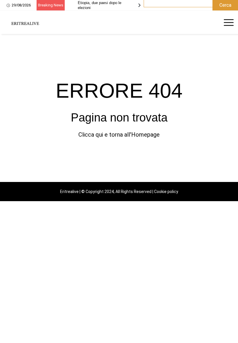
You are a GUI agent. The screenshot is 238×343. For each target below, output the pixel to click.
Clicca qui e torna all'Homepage (119, 134)
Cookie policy (166, 191)
